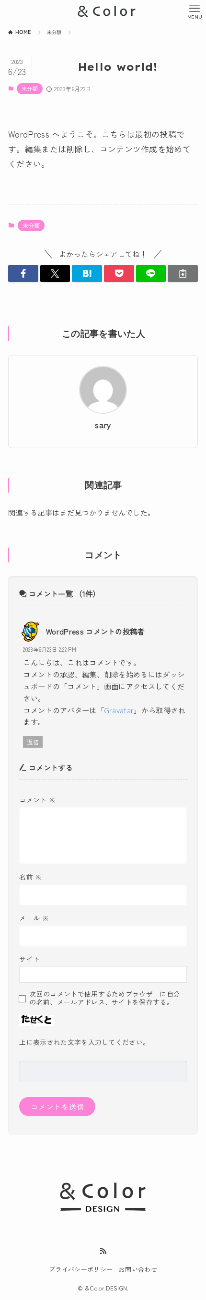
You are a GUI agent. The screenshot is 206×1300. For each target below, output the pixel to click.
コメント (37, 800)
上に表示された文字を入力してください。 (84, 1042)
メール (34, 918)
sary (103, 425)
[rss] (103, 1251)
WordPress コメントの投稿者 (95, 631)
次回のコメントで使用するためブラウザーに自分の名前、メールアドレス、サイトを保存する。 (104, 998)
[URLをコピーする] (183, 273)
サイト (29, 959)
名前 (30, 876)
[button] (23, 273)
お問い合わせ (138, 1269)
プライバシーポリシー (81, 1269)
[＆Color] (103, 11)
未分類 (30, 88)
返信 (33, 742)
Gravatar (119, 710)
